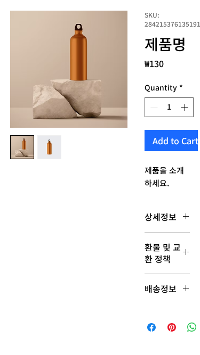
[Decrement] (152, 107)
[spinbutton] (169, 107)
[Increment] (185, 107)
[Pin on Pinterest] (171, 327)
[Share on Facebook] (151, 327)
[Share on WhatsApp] (192, 327)
